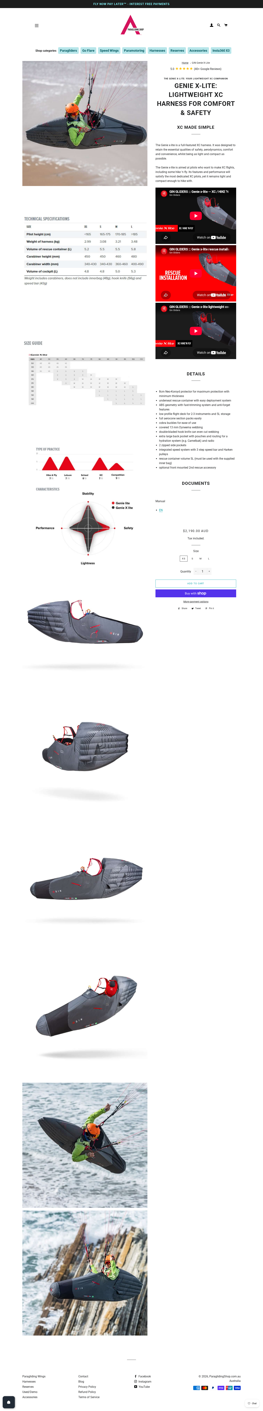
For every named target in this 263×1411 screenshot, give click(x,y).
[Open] (9, 1402)
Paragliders (68, 50)
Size (196, 551)
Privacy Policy (87, 1386)
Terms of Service (88, 1397)
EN (161, 510)
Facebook (144, 1376)
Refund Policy (87, 1392)
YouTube (144, 1386)
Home (185, 62)
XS (183, 558)
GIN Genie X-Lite (201, 62)
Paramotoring (134, 50)
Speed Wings (109, 50)
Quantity (185, 571)
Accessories (198, 50)
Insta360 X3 (221, 50)
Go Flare (88, 50)
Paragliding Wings (33, 1376)
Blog (81, 1381)
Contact (83, 1376)
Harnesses (157, 50)
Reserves (177, 50)
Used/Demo (29, 1392)
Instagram (144, 1381)
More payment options (195, 601)
